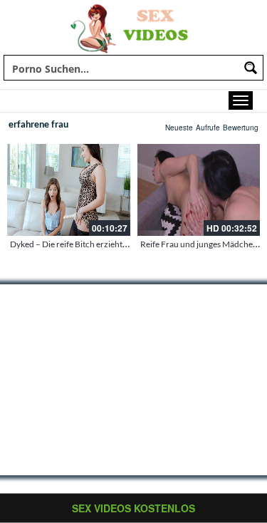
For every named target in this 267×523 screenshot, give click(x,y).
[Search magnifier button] (251, 68)
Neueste (179, 128)
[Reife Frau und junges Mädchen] (199, 190)
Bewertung (240, 128)
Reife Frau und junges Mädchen (199, 244)
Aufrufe (208, 128)
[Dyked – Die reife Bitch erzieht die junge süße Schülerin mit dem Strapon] (68, 190)
